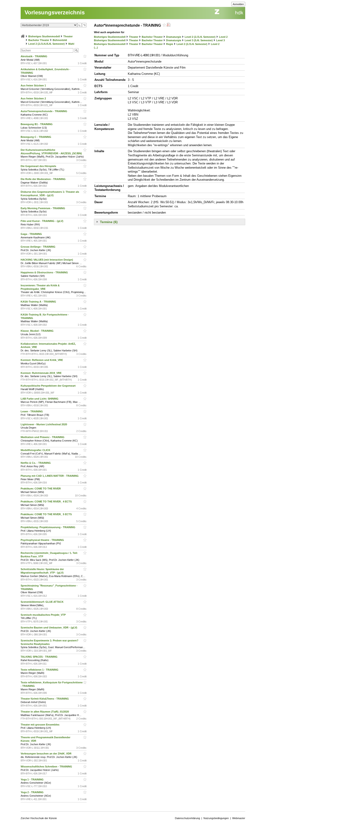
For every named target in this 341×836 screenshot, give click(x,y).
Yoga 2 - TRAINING (32, 792)
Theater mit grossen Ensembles (40, 724)
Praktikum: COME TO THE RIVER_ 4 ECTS (46, 501)
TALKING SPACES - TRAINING (39, 656)
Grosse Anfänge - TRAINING (38, 246)
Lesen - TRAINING (32, 411)
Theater (68, 36)
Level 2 (223, 36)
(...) (96, 47)
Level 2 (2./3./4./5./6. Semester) (46, 43)
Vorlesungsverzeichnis (55, 12)
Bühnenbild (60, 40)
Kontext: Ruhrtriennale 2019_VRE (41, 373)
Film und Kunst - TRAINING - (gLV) (42, 221)
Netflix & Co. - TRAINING (36, 462)
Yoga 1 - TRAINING (32, 779)
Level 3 (220, 40)
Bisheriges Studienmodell (44, 36)
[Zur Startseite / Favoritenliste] (23, 36)
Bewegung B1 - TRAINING (37, 124)
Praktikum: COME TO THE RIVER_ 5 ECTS (46, 514)
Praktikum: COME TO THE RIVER (41, 488)
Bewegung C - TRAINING (36, 137)
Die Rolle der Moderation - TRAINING (43, 179)
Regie (169, 44)
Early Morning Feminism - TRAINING (43, 208)
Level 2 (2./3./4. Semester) (200, 36)
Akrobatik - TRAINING (34, 56)
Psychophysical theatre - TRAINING (43, 540)
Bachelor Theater (38, 40)
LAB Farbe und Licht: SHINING (40, 398)
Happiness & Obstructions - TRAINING (45, 272)
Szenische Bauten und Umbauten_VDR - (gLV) (49, 627)
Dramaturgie (173, 36)
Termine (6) (109, 222)
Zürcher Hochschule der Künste (39, 818)
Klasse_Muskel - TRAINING (37, 330)
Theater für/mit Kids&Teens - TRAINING (45, 698)
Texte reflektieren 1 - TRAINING (40, 669)
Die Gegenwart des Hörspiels (39, 166)
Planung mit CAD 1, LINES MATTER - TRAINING (50, 475)
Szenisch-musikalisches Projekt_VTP (43, 614)
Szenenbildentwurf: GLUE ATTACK (42, 601)
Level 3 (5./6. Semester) (199, 40)
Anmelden (238, 4)
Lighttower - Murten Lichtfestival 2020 (44, 424)
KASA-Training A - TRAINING (39, 301)
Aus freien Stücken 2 (34, 98)
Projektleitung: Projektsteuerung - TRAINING (48, 527)
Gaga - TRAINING (32, 234)
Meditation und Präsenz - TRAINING (43, 437)
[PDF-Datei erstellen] (168, 25)
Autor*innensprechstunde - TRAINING (44, 111)
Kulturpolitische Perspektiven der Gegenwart (48, 385)
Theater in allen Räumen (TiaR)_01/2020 (45, 711)
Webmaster (238, 818)
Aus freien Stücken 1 (34, 85)
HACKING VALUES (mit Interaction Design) (47, 259)
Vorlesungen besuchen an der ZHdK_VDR (46, 753)
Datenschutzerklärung (187, 818)
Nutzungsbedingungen (216, 818)
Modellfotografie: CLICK (36, 450)
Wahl (71, 43)
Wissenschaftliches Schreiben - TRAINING (47, 766)
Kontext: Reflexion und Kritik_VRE (42, 360)
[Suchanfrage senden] (76, 50)
